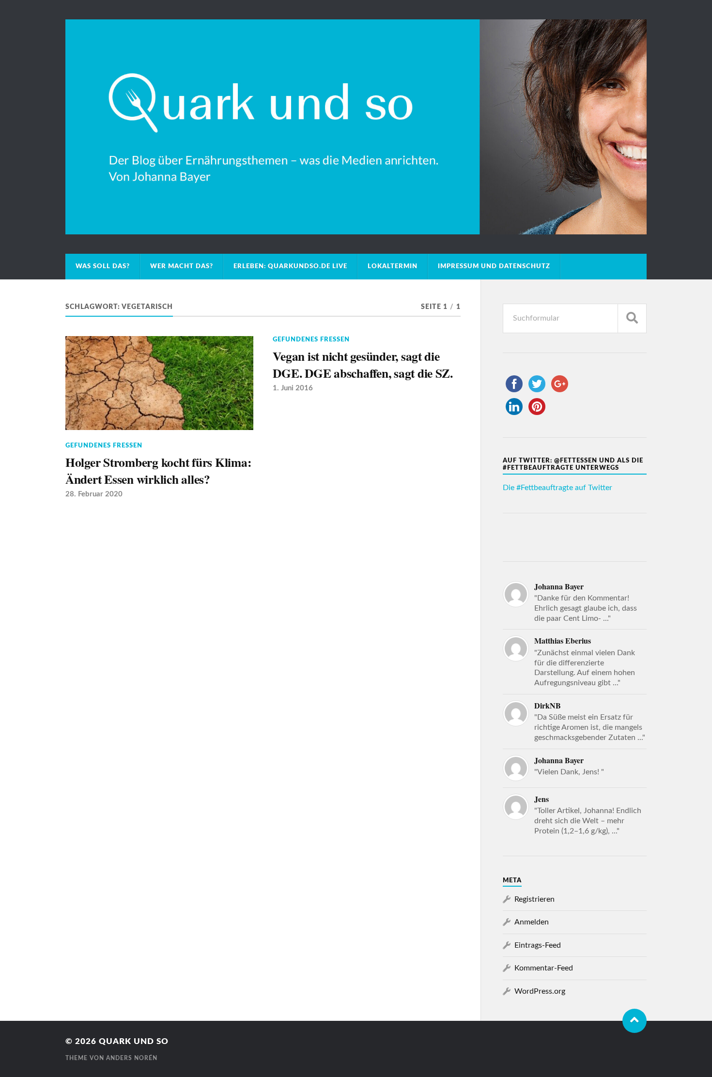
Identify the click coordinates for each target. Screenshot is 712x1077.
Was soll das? (103, 266)
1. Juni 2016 (293, 388)
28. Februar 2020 (94, 494)
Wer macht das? (181, 266)
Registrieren (534, 899)
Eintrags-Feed (537, 945)
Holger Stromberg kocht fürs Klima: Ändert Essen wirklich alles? (158, 470)
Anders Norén (131, 1058)
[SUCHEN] (632, 318)
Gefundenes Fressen (103, 445)
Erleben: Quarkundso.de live (290, 266)
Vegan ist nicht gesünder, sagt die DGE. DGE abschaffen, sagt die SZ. (363, 364)
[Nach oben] (634, 1021)
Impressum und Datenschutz (494, 266)
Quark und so (134, 1041)
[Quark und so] (356, 126)
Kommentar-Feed (543, 968)
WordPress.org (539, 991)
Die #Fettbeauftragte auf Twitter (557, 488)
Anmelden (531, 922)
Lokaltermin (393, 266)
